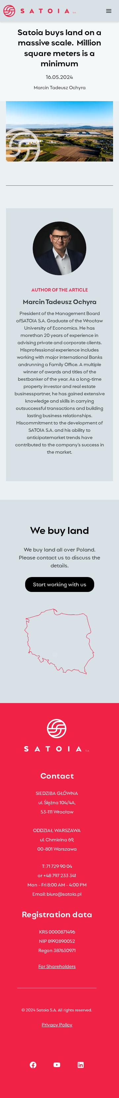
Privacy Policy (57, 1024)
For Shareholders (57, 966)
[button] (109, 11)
